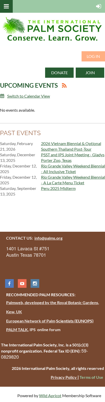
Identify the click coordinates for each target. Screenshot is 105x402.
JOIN (90, 72)
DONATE (59, 72)
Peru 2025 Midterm (58, 188)
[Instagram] (35, 283)
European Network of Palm (30, 320)
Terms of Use (91, 377)
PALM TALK (17, 329)
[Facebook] (9, 283)
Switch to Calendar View (28, 96)
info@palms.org (48, 238)
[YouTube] (22, 283)
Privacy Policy (64, 377)
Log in (93, 56)
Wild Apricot (50, 395)
